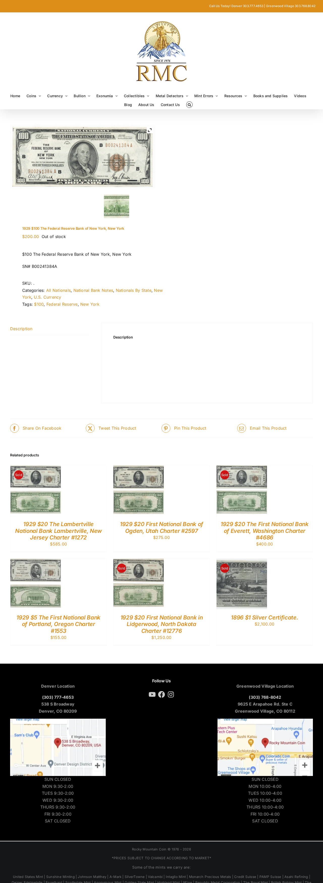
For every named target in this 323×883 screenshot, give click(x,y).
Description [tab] (21, 328)
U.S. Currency (47, 297)
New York (89, 304)
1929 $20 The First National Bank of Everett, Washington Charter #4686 (264, 531)
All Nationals (58, 290)
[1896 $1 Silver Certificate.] (242, 561)
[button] (189, 104)
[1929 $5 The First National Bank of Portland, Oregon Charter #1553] (35, 561)
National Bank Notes (93, 290)
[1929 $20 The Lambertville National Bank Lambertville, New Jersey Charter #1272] (35, 468)
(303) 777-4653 (58, 697)
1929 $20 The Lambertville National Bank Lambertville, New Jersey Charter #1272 (58, 531)
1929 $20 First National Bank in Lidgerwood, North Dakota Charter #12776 (161, 624)
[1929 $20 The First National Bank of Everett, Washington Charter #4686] (242, 468)
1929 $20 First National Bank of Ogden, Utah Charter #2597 (161, 527)
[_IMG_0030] (45, 205)
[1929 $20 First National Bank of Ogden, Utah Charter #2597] (138, 468)
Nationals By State (133, 290)
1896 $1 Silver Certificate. (264, 617)
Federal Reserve (62, 304)
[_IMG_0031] (117, 206)
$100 (39, 304)
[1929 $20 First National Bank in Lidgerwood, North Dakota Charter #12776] (138, 561)
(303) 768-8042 (265, 697)
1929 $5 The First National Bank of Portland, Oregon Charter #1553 (58, 624)
